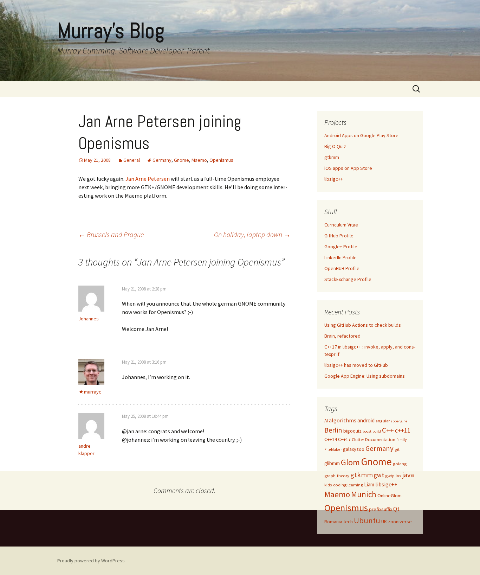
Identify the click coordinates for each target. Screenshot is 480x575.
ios (398, 475)
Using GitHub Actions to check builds (362, 325)
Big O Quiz (335, 146)
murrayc (92, 392)
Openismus (221, 160)
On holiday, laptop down (252, 234)
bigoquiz (352, 431)
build (376, 431)
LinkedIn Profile (340, 257)
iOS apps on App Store (348, 168)
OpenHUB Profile (341, 268)
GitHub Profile (338, 235)
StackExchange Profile (347, 279)
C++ (388, 430)
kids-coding (335, 484)
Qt (396, 509)
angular (383, 420)
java (408, 474)
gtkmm (331, 157)
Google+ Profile (340, 246)
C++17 (344, 439)
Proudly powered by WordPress (91, 560)
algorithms (342, 420)
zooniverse (400, 521)
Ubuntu (367, 520)
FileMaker (333, 449)
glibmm (332, 463)
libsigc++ (333, 179)
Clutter (358, 439)
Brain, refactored (342, 336)
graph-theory (336, 475)
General (131, 160)
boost (367, 431)
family (401, 439)
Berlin (333, 430)
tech (348, 521)
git (397, 449)
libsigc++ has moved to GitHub (356, 365)
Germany (162, 160)
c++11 (402, 430)
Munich (363, 494)
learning (355, 484)
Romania (333, 521)
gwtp (390, 475)
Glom (350, 462)
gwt (379, 475)
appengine (399, 421)
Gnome (181, 160)
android (366, 420)
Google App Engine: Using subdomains (364, 376)
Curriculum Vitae (341, 225)
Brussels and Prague (111, 234)
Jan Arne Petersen (147, 178)
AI (326, 421)
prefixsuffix (380, 509)
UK (384, 521)
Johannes (88, 318)
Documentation (380, 439)
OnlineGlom (389, 495)
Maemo (199, 160)
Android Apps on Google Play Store (361, 135)
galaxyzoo (353, 449)
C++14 (330, 439)
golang (400, 463)
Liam (369, 484)
